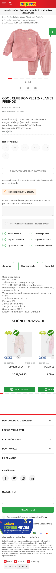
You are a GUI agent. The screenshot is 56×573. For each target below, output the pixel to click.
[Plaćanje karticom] (31, 245)
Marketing (35, 561)
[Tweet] (28, 88)
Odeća (40, 17)
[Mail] (35, 88)
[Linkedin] (32, 478)
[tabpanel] (28, 51)
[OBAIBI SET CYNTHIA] (19, 344)
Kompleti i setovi (29, 20)
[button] (18, 356)
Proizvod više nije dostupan (28, 171)
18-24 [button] (46, 148)
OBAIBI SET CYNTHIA (19, 366)
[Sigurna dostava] (4, 245)
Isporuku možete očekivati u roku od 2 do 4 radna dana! (28, 10)
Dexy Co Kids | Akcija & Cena (13, 17)
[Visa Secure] (40, 533)
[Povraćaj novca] (31, 233)
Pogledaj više (28, 13)
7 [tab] (46, 78)
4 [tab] (28, 78)
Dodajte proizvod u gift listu (21, 192)
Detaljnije (7, 131)
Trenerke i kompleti (12, 20)
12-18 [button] (35, 148)
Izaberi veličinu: (9, 142)
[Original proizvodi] (4, 239)
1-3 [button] (6, 148)
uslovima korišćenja (38, 517)
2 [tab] (16, 78)
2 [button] (5, 157)
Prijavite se (28, 509)
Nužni (9, 561)
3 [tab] (22, 78)
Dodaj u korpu (21, 389)
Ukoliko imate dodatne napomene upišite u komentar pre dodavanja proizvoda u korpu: (26, 202)
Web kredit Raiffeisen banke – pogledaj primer (29, 224)
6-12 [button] (24, 148)
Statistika (21, 561)
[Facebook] (20, 88)
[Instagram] (23, 478)
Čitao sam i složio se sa (27, 517)
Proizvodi (31, 17)
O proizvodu (28, 266)
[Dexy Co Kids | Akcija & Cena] (28, 4)
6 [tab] (40, 78)
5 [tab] (34, 78)
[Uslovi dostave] (4, 233)
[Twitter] (14, 478)
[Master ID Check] (48, 533)
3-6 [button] (15, 148)
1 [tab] (10, 78)
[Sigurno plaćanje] (31, 239)
